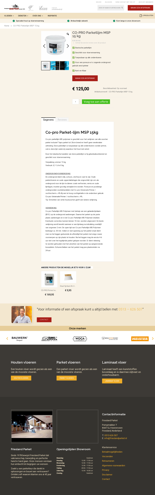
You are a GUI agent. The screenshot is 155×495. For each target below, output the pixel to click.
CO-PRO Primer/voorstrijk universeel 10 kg (49, 290)
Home (6, 26)
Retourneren (108, 461)
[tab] (48, 119)
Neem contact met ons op (125, 2)
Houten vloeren (21, 378)
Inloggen (108, 2)
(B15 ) (48, 214)
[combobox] (110, 8)
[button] (68, 36)
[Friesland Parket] (14, 7)
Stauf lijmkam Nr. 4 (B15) (68, 286)
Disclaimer (107, 474)
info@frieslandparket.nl (115, 438)
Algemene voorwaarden (113, 465)
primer (85, 66)
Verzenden (107, 456)
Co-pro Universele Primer (56, 196)
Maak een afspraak (140, 8)
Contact (44, 320)
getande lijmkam (94, 211)
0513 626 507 (111, 435)
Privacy (105, 470)
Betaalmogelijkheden (112, 452)
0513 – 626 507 (130, 309)
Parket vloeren (67, 378)
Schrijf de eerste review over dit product (90, 43)
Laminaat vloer (112, 381)
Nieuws (98, 2)
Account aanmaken (146, 2)
